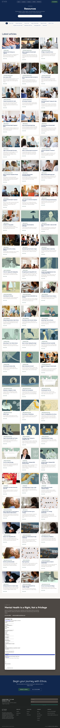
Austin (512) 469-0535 (51, 713)
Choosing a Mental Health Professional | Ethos (27, 175)
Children (17, 711)
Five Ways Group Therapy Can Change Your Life (28, 439)
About (19, 1)
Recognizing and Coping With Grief (29, 271)
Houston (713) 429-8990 (52, 711)
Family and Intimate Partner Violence (48, 296)
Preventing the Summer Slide (9, 366)
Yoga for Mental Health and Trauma (10, 438)
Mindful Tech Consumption (27, 390)
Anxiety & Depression (18, 23)
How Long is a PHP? (7, 77)
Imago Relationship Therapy (47, 438)
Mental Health (11, 23)
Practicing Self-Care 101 (46, 390)
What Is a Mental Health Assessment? (30, 150)
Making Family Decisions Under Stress (11, 320)
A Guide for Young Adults (8, 224)
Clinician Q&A (45, 25)
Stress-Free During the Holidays (47, 585)
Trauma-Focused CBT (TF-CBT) (9, 101)
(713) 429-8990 (8, 615)
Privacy (38, 720)
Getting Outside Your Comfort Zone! (10, 585)
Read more (5, 58)
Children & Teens (51, 23)
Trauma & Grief (26, 23)
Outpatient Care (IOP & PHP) (17, 25)
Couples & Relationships (34, 23)
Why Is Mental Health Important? (48, 174)
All (6, 23)
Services (29, 1)
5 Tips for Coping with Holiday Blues (10, 271)
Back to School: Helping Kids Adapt (29, 343)
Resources (39, 1)
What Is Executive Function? (28, 366)
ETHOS (4, 2)
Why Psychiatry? (25, 561)
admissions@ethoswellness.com (19, 615)
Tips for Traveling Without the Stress (48, 414)
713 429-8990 (54, 1)
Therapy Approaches (37, 25)
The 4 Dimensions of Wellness (47, 536)
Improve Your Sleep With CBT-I (9, 536)
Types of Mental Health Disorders (10, 150)
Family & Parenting (43, 23)
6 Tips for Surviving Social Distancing (48, 199)
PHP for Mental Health (45, 77)
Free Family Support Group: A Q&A (29, 487)
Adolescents (18, 713)
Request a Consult (24, 689)
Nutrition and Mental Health (8, 561)
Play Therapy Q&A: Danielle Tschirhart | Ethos (46, 488)
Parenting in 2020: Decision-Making (29, 320)
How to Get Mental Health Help (28, 125)
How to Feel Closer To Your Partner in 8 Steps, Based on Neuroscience (11, 512)
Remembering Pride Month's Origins (29, 248)
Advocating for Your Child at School (10, 343)
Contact (34, 1)
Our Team (38, 713)
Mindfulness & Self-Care (28, 25)
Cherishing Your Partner (8, 296)
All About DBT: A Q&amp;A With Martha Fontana (28, 463)
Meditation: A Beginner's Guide (9, 390)
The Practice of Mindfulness (28, 414)
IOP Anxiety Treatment (27, 101)
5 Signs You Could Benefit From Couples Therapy (28, 586)
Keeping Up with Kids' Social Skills (48, 343)
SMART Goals (6, 414)
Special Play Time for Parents (47, 320)
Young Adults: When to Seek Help (48, 248)
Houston (28, 711)
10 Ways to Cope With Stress (47, 52)
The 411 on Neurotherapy (8, 462)
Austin (28, 713)
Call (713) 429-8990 (36, 689)
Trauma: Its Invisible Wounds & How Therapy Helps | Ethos (48, 272)
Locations (24, 1)
